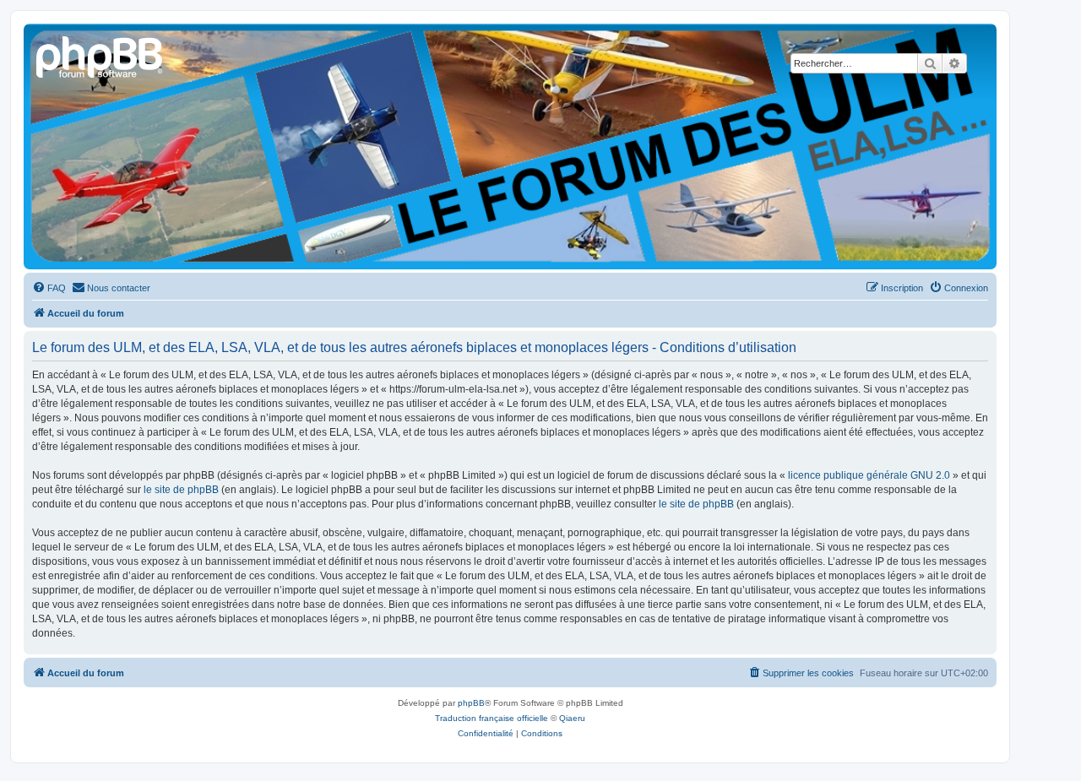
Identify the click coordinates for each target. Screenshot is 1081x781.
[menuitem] (49, 288)
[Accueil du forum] (100, 55)
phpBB (471, 703)
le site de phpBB (181, 490)
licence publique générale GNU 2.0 (869, 475)
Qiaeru (572, 718)
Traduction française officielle (491, 718)
